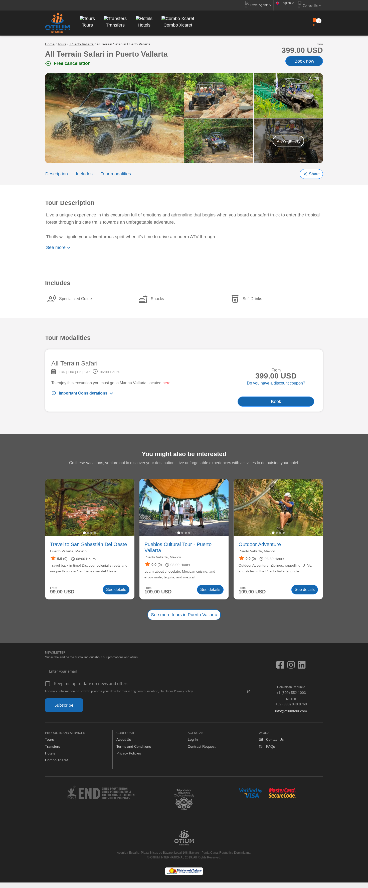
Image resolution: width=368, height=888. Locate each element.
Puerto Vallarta (81, 44)
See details (116, 589)
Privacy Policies (128, 753)
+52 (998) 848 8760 (291, 701)
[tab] (84, 532)
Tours (62, 44)
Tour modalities (116, 173)
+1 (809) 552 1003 (291, 689)
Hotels (50, 753)
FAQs (270, 746)
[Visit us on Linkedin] (302, 667)
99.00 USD (62, 592)
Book (276, 401)
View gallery (288, 140)
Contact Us (274, 739)
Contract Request (202, 746)
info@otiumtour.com (291, 711)
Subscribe (64, 705)
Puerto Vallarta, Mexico (68, 551)
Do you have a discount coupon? (276, 383)
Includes (84, 173)
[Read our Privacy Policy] (249, 692)
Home (50, 44)
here (166, 383)
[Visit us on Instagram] (292, 667)
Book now (304, 61)
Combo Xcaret (56, 760)
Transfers (52, 746)
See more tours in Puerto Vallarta (184, 614)
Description (56, 173)
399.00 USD (302, 50)
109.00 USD (157, 592)
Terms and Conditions (133, 746)
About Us (123, 739)
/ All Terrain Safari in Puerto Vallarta (122, 44)
